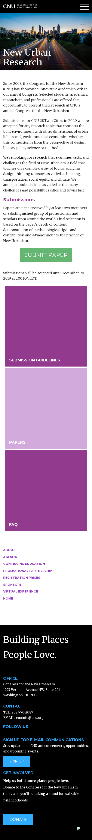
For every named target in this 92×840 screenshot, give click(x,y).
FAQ (13, 524)
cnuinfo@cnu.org (30, 718)
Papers (17, 442)
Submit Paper (46, 255)
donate (18, 819)
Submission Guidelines (34, 360)
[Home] (20, 6)
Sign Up (17, 761)
